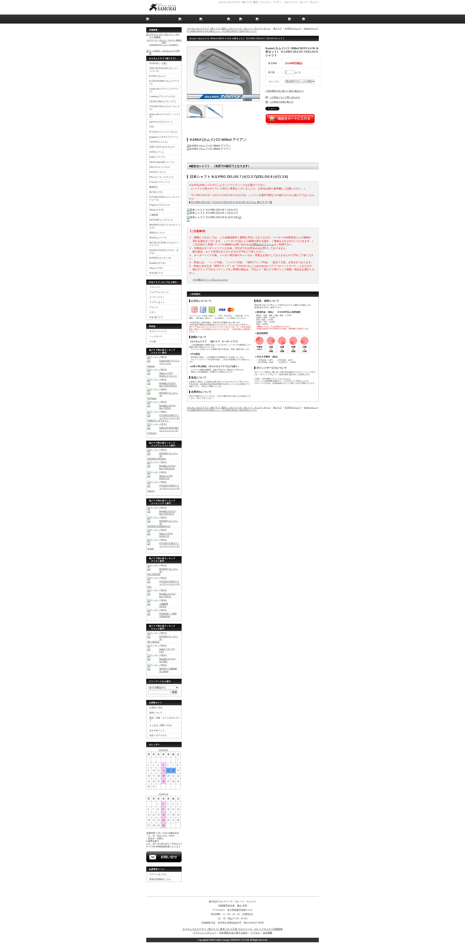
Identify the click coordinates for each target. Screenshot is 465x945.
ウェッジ (153, 307)
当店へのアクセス (158, 735)
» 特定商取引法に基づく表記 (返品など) (284, 91)
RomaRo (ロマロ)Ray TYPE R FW (167, 467)
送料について (155, 712)
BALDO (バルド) (157, 172)
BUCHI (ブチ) (156, 192)
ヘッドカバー (155, 336)
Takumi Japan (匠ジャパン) (161, 162)
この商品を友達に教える (281, 102)
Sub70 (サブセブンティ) (160, 122)
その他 (152, 341)
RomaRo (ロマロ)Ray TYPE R (167, 407)
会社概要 (267, 932)
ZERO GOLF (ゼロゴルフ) (161, 147)
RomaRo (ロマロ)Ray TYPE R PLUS (168, 384)
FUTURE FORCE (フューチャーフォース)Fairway (163, 488)
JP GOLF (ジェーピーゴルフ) (163, 132)
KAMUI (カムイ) (157, 76)
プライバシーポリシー (204, 932)
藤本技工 (153, 187)
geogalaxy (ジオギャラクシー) (163, 137)
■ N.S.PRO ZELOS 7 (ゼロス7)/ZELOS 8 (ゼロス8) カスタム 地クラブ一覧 (230, 202)
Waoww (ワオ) (156, 268)
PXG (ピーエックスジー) (161, 177)
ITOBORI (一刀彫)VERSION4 (168, 615)
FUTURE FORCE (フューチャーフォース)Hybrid (163, 546)
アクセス (255, 932)
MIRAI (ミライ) (156, 232)
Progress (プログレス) (159, 205)
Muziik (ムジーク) (157, 237)
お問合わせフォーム (262, 244)
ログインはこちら (158, 874)
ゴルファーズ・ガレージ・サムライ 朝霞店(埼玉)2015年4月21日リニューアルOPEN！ (163, 42)
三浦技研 (153, 215)
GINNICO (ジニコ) (158, 142)
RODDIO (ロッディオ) (160, 258)
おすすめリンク (157, 730)
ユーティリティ (157, 297)
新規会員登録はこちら (160, 879)
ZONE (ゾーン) (156, 152)
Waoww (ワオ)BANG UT (166, 535)
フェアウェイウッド (159, 292)
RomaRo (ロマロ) (157, 263)
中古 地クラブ (156, 273)
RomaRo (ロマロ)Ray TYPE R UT (167, 512)
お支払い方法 (155, 707)
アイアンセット (157, 302)
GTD (151, 127)
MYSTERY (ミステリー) (161, 220)
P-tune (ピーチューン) (159, 182)
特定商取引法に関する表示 (233, 932)
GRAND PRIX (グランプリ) (162, 101)
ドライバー (154, 287)
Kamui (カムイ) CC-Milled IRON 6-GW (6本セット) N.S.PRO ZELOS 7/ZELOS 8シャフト (252, 30)
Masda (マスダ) (156, 210)
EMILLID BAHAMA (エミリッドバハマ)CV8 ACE (163, 430)
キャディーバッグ (158, 331)
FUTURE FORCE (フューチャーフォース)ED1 (163, 584)
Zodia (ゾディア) (157, 157)
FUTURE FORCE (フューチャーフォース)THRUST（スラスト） (163, 418)
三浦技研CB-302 (163, 605)
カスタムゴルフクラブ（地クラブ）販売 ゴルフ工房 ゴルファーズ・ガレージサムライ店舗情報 (232, 929)
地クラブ (277, 28)
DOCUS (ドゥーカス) (159, 167)
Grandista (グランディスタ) (162, 96)
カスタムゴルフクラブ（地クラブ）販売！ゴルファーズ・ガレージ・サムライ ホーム (228, 28)
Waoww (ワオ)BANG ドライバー (168, 374)
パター (152, 312)
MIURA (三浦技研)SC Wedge (168, 670)
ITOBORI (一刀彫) (158, 63)
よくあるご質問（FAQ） (161, 725)
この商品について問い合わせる (284, 97)
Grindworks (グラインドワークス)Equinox (163, 363)
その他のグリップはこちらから (210, 279)
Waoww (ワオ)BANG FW (166, 477)
